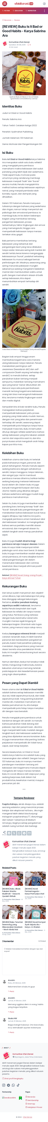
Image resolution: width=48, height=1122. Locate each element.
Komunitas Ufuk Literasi (23, 1054)
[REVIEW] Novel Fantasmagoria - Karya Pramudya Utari (34, 891)
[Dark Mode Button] (44, 3)
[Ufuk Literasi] (24, 4)
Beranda (31, 1097)
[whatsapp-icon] (13, 1085)
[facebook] (9, 833)
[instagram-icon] (3, 1085)
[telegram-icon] (8, 1085)
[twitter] (14, 833)
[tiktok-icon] (18, 1085)
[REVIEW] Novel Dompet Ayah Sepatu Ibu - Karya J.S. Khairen (35, 924)
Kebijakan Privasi (34, 1107)
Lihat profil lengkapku (13, 1078)
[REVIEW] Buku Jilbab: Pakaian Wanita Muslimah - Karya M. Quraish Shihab (11, 892)
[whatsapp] (19, 833)
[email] (29, 833)
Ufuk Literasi (27, 1117)
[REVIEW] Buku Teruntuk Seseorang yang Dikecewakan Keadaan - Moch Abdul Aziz (12, 926)
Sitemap (31, 1104)
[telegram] (24, 833)
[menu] (4, 3)
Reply (11, 991)
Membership (33, 1100)
